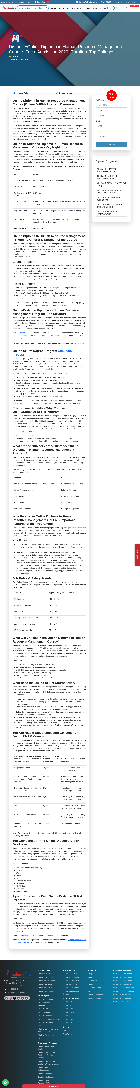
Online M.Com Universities (123, 991)
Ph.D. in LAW (43, 1009)
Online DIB (67, 1016)
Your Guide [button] (87, 8)
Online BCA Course (45, 977)
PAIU (28, 2)
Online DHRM (68, 1012)
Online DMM (68, 1005)
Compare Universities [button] (99, 8)
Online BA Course (45, 984)
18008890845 (107, 2)
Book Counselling (38, 2)
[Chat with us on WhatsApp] (5, 1082)
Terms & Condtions (95, 995)
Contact (99, 110)
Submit (111, 144)
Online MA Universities (122, 998)
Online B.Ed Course (46, 991)
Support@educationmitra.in (88, 2)
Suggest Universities (122, 8)
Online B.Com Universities (123, 988)
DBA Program (68, 1034)
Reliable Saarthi (18, 2)
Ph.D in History (44, 1012)
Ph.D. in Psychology (46, 1035)
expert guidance (46, 305)
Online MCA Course (71, 977)
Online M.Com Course (71, 981)
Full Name (100, 100)
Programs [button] (66, 8)
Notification (119, 2)
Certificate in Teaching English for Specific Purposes (46, 1055)
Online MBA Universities (122, 977)
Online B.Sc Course (45, 988)
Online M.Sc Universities (122, 1002)
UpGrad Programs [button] (55, 8)
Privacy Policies (94, 998)
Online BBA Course (45, 974)
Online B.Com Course (46, 981)
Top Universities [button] (76, 8)
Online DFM (68, 1002)
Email (98, 121)
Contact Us (92, 981)
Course (98, 131)
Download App (131, 2)
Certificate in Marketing (47, 1073)
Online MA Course (70, 984)
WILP (65, 1031)
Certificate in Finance (46, 1077)
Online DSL (67, 1023)
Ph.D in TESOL (44, 1038)
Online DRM (68, 1009)
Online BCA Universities (122, 981)
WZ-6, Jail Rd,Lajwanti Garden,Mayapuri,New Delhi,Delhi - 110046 (15, 982)
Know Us (91, 984)
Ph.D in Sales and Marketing (49, 1019)
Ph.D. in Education (45, 999)
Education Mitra (21, 333)
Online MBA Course (71, 974)
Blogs (90, 974)
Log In (111, 8)
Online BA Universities (122, 995)
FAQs (90, 977)
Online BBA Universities (122, 974)
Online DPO (68, 1019)
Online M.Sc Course (71, 988)
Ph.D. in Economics (45, 1016)
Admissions (5, 2)
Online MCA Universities (122, 984)
